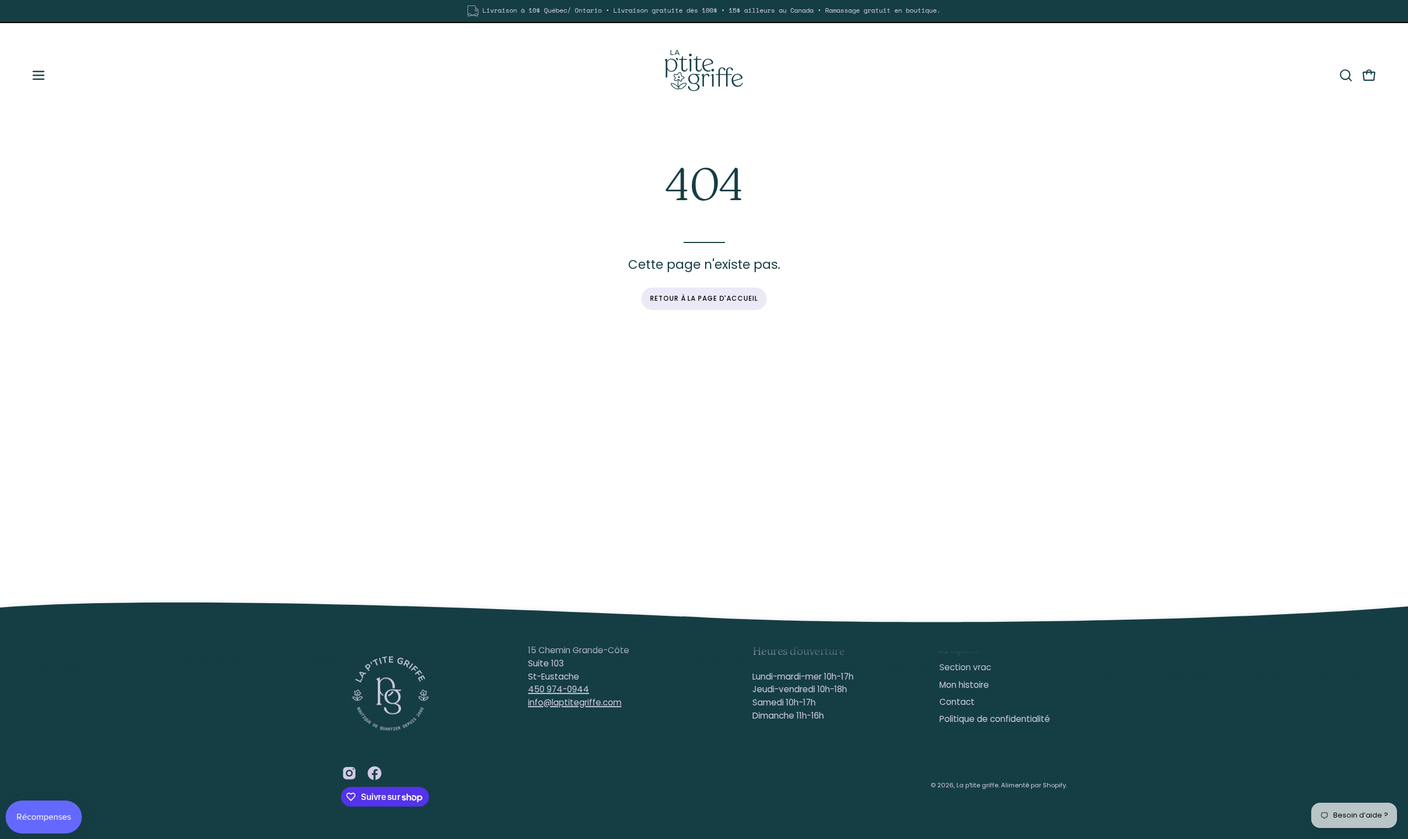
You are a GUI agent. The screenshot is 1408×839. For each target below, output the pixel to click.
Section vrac (965, 668)
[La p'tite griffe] (704, 75)
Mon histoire (964, 685)
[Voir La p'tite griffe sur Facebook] (374, 773)
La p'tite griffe (977, 785)
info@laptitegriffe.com (575, 702)
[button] (1345, 75)
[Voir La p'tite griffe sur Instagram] (349, 773)
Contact (957, 702)
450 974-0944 (558, 690)
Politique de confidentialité (994, 719)
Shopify (1054, 785)
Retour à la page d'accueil (703, 298)
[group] (704, 11)
